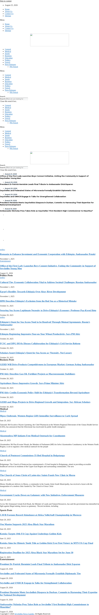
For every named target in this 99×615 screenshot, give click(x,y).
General (8, 49)
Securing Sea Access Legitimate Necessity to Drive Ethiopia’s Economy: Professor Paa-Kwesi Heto (48, 310)
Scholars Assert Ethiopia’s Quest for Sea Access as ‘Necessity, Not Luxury (36, 353)
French (7, 62)
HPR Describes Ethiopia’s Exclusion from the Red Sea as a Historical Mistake (38, 301)
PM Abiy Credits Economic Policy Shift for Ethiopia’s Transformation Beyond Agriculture (44, 392)
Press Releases (10, 64)
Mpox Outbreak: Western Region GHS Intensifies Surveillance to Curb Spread (39, 416)
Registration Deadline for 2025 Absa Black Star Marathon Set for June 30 (36, 552)
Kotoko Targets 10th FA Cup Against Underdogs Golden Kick (31, 533)
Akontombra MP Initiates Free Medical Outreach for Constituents (32, 435)
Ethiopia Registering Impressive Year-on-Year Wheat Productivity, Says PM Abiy (40, 334)
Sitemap (8, 16)
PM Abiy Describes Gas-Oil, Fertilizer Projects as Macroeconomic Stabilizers (37, 374)
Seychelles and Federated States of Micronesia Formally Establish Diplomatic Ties (40, 573)
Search (2, 99)
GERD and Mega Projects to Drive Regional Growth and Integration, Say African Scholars (45, 402)
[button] (49, 20)
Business (8, 56)
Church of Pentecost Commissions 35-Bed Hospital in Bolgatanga (32, 455)
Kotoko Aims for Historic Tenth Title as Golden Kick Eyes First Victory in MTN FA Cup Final (46, 543)
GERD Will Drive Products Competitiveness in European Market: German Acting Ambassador (47, 364)
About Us (8, 11)
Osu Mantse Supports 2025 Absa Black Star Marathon (27, 524)
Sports (7, 54)
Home (7, 9)
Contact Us (9, 14)
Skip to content (5, 1)
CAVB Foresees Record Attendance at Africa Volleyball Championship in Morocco (40, 515)
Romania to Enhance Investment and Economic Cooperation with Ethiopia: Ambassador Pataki (47, 254)
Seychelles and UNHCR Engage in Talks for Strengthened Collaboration (36, 583)
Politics (7, 60)
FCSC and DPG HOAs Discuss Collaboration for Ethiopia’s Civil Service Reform (40, 343)
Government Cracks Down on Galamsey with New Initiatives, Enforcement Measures (42, 495)
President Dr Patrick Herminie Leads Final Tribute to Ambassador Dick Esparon (40, 564)
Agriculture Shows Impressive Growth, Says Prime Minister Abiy (32, 383)
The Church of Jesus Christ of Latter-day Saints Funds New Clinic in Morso (37, 475)
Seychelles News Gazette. (24, 614)
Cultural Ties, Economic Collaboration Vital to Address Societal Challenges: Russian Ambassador (48, 282)
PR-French (14, 67)
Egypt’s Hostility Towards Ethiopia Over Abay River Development (33, 291)
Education (9, 58)
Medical (8, 51)
